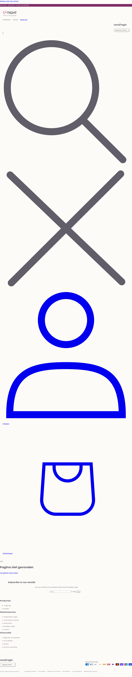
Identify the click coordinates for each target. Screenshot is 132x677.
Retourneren (8, 623)
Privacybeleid (8, 641)
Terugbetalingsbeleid (30, 671)
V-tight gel (7, 605)
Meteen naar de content (9, 1)
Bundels (6, 609)
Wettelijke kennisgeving (90, 671)
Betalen (6, 644)
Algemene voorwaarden (53, 671)
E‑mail (73, 592)
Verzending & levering (11, 620)
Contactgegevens (77, 671)
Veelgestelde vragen (11, 617)
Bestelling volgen (9, 626)
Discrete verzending (10, 647)
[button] (8, 20)
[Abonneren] (78, 592)
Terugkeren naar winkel (9, 573)
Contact (6, 629)
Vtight (6, 671)
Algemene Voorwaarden (12, 638)
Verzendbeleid (66, 671)
